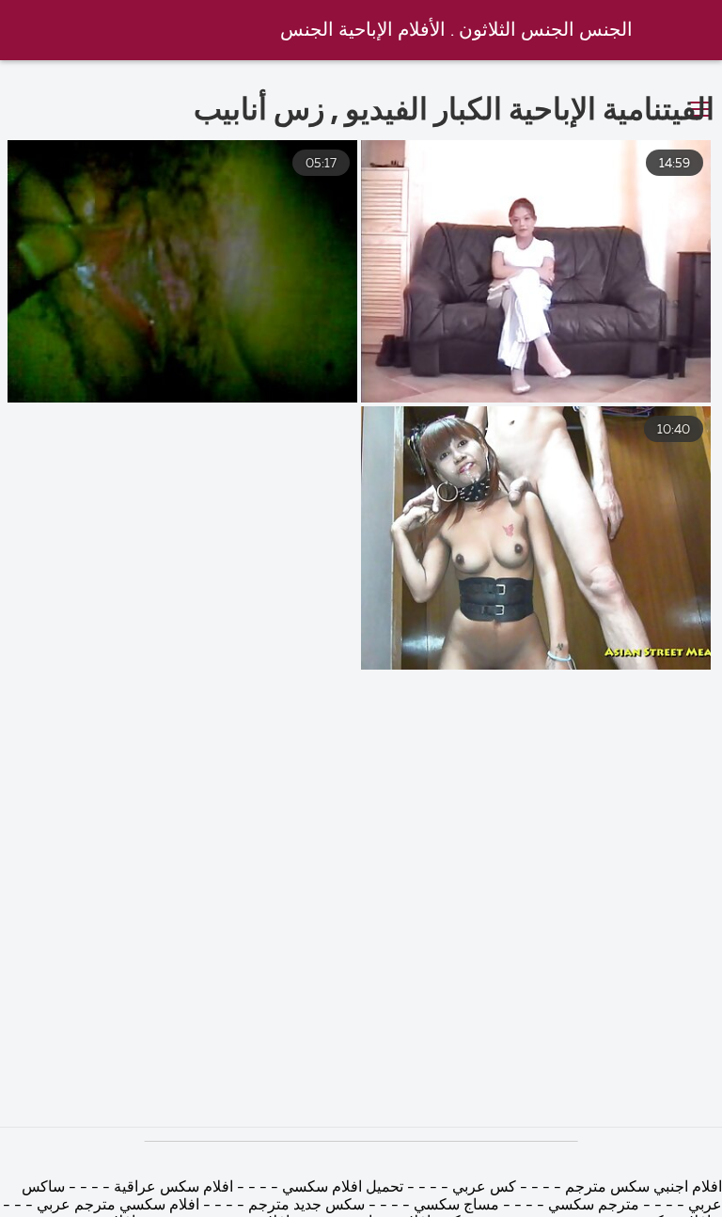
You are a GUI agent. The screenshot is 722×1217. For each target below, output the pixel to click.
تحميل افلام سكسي (342, 1187)
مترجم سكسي (593, 1205)
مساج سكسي (454, 1205)
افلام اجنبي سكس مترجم (641, 1187)
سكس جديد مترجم (306, 1205)
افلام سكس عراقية (171, 1187)
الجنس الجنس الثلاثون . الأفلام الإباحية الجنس (456, 30)
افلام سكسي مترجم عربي (118, 1205)
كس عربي (482, 1187)
